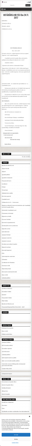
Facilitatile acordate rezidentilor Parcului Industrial (15, 411)
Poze (3, 408)
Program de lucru (6, 180)
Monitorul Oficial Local (8, 165)
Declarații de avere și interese (10, 225)
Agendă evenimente (7, 177)
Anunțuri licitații (6, 234)
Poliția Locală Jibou (7, 334)
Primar (4, 187)
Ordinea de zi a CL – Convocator (10, 202)
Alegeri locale (5, 168)
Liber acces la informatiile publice (11, 360)
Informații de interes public (9, 357)
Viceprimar (5, 190)
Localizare (4, 184)
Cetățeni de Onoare (7, 373)
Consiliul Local (5, 199)
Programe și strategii (7, 213)
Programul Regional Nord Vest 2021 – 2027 (13, 307)
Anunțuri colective (7, 238)
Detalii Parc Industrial (7, 402)
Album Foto (5, 391)
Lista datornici (5, 231)
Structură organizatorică (8, 222)
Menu (4, 9)
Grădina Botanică (6, 388)
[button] (29, 416)
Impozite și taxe (6, 228)
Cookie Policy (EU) (7, 368)
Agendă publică (6, 174)
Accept (16, 434)
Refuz (16, 439)
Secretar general (6, 196)
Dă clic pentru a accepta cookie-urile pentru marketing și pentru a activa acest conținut (16, 317)
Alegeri (4, 171)
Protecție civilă (6, 265)
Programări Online (7, 297)
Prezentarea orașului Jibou (9, 381)
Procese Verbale (6, 219)
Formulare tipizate (7, 348)
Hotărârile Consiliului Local (9, 210)
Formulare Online (6, 291)
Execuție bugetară (6, 250)
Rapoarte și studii (6, 216)
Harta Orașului (6, 394)
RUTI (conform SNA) (7, 345)
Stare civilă (5, 275)
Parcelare (4, 405)
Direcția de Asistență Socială (9, 271)
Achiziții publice (6, 278)
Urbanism (4, 259)
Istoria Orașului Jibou (7, 385)
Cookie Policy (15, 442)
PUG (3, 253)
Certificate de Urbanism (8, 262)
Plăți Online (5, 300)
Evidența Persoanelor (7, 328)
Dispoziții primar (6, 268)
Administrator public (7, 193)
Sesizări (4, 294)
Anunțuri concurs (6, 241)
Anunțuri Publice (6, 342)
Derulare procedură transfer (9, 244)
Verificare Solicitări (7, 288)
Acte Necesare (6, 351)
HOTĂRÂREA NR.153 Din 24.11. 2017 (16, 16)
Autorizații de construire (8, 256)
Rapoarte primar (6, 247)
